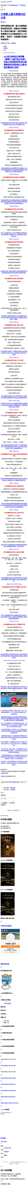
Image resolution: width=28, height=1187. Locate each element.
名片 (5, 50)
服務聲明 (17, 1163)
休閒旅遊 (13, 43)
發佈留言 (3, 804)
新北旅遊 (12, 789)
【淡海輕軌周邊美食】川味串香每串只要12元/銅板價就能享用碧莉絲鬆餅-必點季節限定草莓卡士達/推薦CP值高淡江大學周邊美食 (14, 757)
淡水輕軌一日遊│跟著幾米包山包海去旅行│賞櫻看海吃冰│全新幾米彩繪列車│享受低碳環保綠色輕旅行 (14, 763)
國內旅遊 (12, 787)
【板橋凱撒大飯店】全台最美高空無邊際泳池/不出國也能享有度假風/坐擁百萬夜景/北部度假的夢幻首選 (14, 737)
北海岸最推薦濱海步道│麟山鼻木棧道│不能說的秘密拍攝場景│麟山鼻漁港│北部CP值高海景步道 (14, 579)
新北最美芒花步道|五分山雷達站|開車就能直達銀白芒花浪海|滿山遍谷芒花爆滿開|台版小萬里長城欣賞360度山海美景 (14, 405)
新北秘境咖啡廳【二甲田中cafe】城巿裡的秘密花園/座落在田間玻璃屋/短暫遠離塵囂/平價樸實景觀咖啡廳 (14, 731)
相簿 (5, 46)
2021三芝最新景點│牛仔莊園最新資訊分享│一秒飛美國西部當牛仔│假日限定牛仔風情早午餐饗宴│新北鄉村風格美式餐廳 (14, 725)
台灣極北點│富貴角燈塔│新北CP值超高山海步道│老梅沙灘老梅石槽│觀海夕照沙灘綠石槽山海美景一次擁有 (14, 317)
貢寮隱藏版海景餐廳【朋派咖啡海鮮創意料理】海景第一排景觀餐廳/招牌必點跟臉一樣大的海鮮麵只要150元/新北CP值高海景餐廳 (14, 718)
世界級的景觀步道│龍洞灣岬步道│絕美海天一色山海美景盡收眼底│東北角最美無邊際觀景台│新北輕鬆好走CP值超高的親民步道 (14, 170)
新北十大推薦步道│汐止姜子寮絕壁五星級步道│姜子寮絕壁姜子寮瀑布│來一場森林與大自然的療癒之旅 (14, 234)
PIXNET (7, 1162)
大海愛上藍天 (4, 773)
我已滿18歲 (3, 1184)
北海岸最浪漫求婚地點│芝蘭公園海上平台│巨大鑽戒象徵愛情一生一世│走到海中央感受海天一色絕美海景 (14, 712)
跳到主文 (3, 22)
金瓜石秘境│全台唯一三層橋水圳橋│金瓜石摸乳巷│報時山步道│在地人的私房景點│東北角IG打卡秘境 (14, 353)
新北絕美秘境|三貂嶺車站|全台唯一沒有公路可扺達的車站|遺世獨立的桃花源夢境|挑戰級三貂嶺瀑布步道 (14, 656)
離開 (9, 1184)
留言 (17, 782)
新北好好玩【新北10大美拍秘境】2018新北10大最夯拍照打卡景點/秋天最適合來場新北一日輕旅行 (14, 688)
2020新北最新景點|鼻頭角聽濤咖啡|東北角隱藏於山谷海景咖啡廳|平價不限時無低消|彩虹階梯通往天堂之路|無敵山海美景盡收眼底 (14, 505)
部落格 (5, 48)
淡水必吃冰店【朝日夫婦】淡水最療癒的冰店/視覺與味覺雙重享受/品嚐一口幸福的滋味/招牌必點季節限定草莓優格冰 (14, 750)
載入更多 (3, 795)
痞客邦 (14, 782)
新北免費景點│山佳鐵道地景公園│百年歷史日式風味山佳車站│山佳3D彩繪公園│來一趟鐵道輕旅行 (14, 743)
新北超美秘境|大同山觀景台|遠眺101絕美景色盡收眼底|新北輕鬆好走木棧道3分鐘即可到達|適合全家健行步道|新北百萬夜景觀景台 (14, 201)
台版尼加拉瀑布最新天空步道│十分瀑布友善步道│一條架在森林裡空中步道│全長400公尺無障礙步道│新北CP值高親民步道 (14, 446)
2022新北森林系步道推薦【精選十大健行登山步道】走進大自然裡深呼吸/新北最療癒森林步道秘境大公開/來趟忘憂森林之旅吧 (15, 62)
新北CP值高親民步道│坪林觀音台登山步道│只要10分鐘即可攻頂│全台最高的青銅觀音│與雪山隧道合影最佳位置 (14, 617)
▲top (2, 792)
